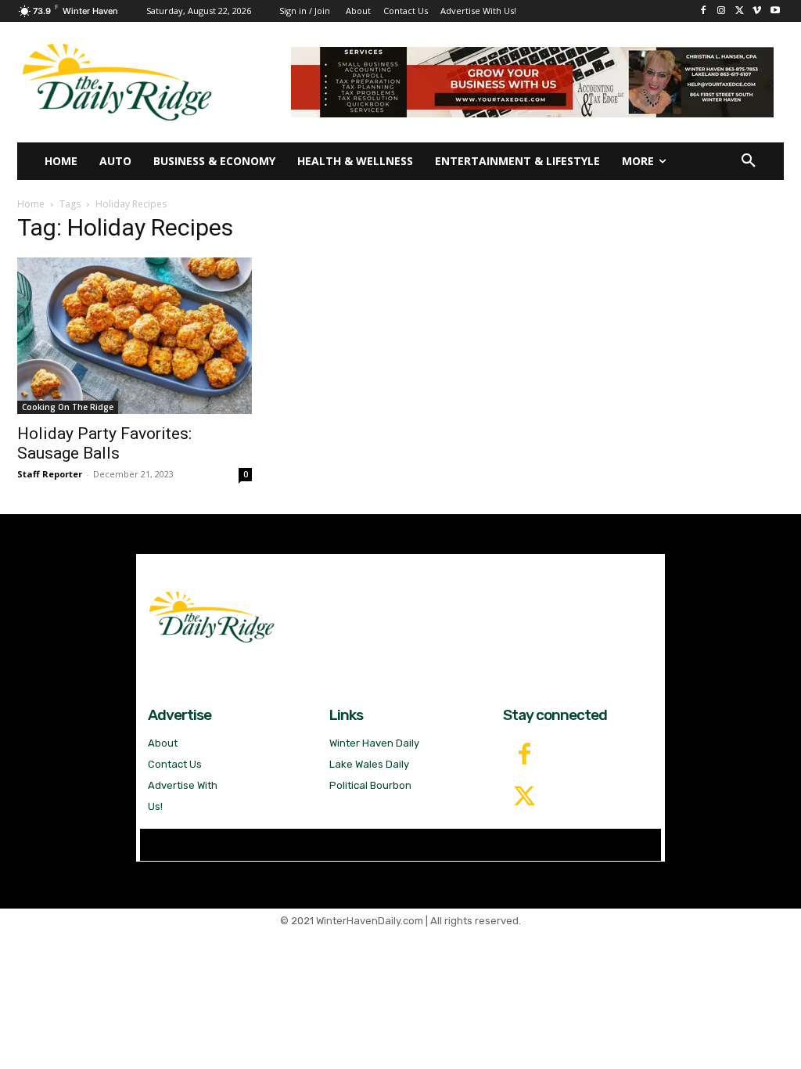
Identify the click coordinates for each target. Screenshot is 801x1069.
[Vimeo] (757, 11)
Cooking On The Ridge (67, 406)
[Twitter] (524, 797)
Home (31, 204)
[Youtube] (775, 11)
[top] (532, 82)
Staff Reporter (49, 474)
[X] (740, 11)
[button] (748, 161)
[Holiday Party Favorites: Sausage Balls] (134, 335)
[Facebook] (704, 11)
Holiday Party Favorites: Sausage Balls (104, 443)
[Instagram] (722, 11)
